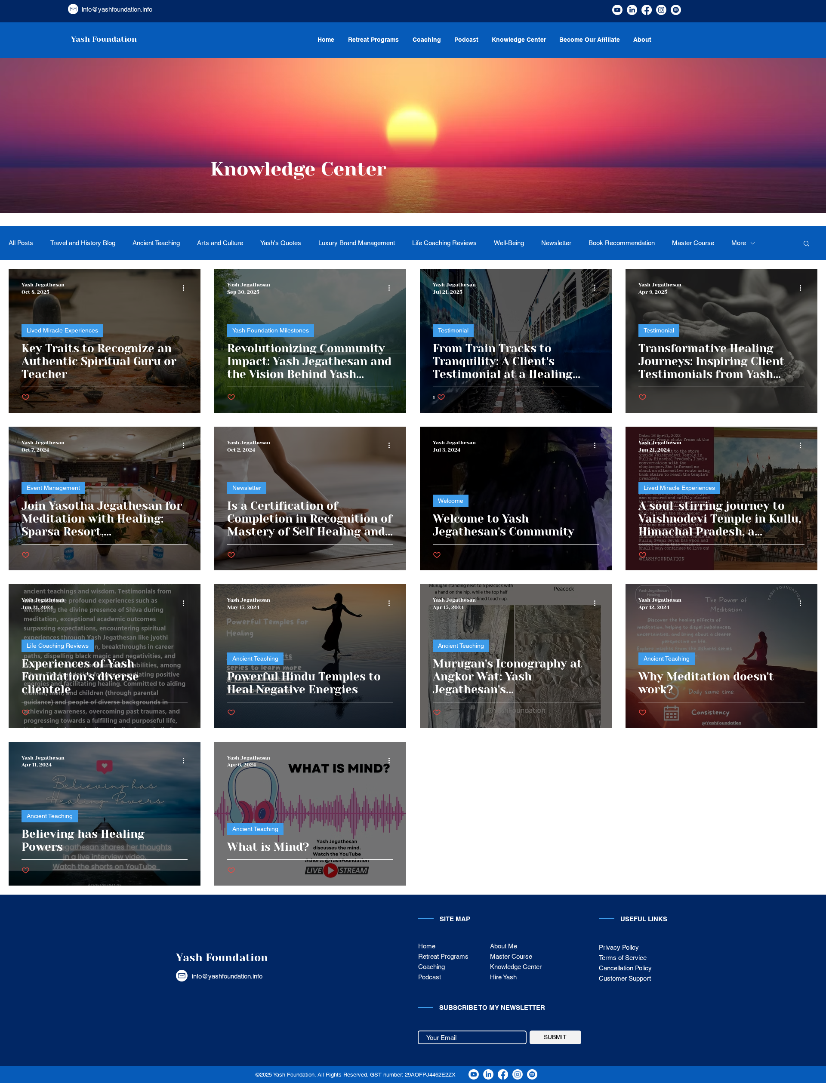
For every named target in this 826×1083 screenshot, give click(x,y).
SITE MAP (455, 919)
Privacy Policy (619, 947)
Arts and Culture (220, 242)
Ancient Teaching (156, 242)
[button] (806, 244)
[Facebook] (646, 10)
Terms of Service (623, 957)
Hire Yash (503, 977)
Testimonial (453, 330)
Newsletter (556, 242)
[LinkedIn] (632, 10)
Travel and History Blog (82, 242)
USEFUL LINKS (643, 919)
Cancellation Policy (625, 968)
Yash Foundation (222, 957)
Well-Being (509, 242)
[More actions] (186, 288)
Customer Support (626, 978)
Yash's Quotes (280, 242)
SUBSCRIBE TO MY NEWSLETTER (492, 1007)
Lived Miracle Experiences (62, 330)
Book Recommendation (622, 242)
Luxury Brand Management (356, 242)
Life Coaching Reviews (444, 242)
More (738, 242)
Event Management (53, 487)
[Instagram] (661, 10)
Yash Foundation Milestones (270, 330)
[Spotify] (676, 10)
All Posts (21, 242)
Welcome (450, 500)
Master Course (693, 242)
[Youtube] (617, 10)
